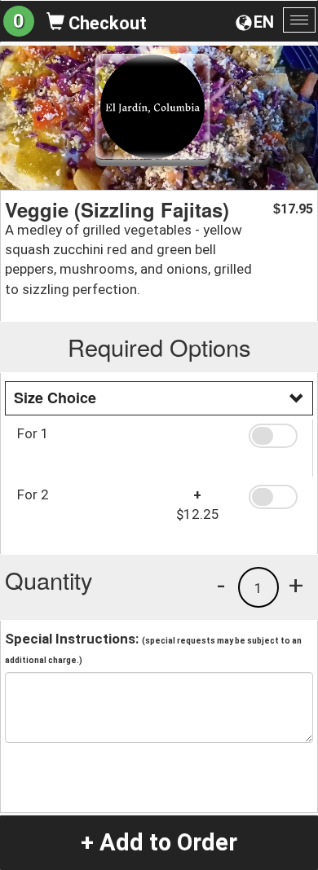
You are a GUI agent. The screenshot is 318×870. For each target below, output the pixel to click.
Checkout (105, 23)
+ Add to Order (159, 842)
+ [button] (296, 584)
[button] (275, 436)
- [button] (221, 584)
